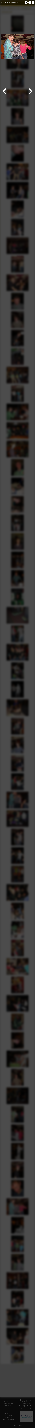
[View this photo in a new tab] (29, 2)
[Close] (33, 2)
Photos (2, 2)
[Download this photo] (26, 2)
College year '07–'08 (12, 2)
